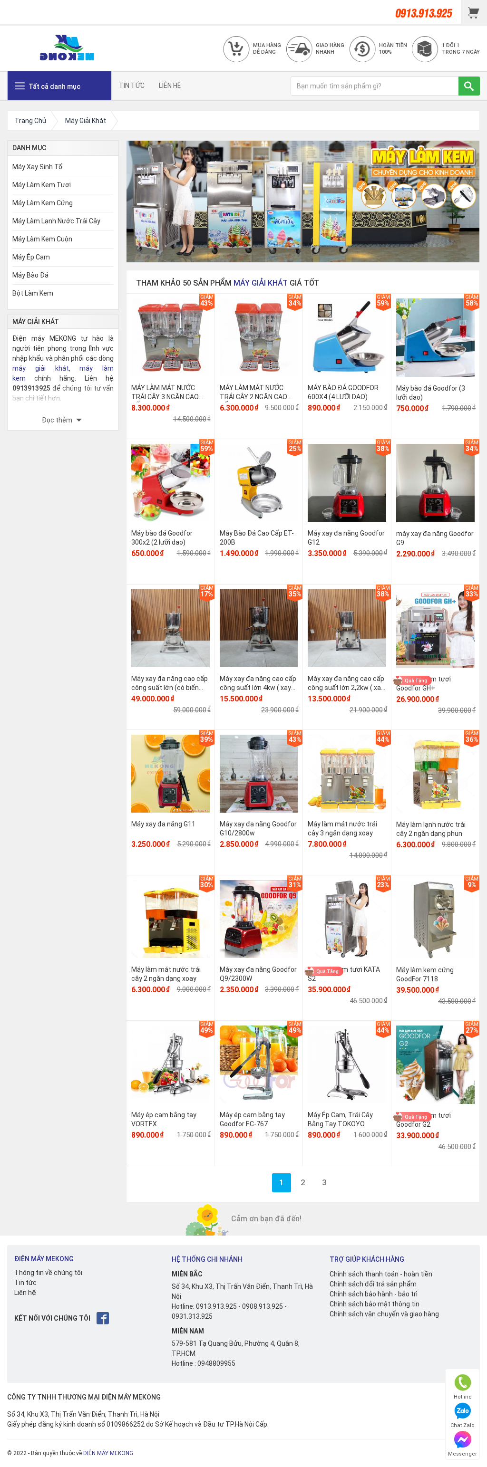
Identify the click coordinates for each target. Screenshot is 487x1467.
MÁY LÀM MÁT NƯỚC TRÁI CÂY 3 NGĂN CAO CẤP (165, 396)
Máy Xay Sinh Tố (37, 167)
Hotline (463, 1397)
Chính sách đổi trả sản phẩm (373, 1284)
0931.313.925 (192, 1316)
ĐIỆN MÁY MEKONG (108, 1453)
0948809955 (216, 1363)
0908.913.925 (262, 1306)
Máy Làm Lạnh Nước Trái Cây (56, 221)
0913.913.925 (216, 1306)
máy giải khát (40, 368)
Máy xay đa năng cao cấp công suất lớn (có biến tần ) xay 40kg (169, 687)
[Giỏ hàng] (474, 12)
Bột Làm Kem (32, 293)
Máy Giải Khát (261, 283)
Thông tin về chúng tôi (48, 1272)
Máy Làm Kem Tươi (41, 185)
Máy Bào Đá (30, 275)
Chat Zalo (462, 1425)
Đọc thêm (58, 420)
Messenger (462, 1454)
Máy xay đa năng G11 (163, 824)
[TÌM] (469, 86)
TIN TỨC (132, 85)
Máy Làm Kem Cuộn (42, 239)
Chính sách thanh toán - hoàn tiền (381, 1274)
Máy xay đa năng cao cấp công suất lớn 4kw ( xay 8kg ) (258, 687)
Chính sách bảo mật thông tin (374, 1304)
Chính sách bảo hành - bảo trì (374, 1294)
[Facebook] (103, 1318)
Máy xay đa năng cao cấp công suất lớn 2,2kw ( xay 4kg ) (346, 687)
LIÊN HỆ (170, 85)
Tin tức (25, 1282)
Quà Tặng (416, 680)
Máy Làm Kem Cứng (42, 203)
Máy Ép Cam (31, 257)
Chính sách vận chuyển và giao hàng (384, 1314)
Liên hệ (25, 1292)
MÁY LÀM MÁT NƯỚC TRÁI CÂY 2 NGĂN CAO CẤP (253, 396)
